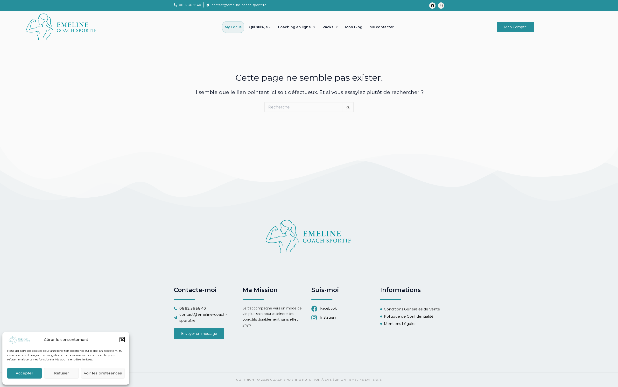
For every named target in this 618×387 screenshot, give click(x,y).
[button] (122, 339)
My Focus (233, 27)
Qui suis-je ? (260, 27)
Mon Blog (353, 27)
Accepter (24, 373)
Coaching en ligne (294, 27)
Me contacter (382, 27)
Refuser (61, 373)
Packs (328, 27)
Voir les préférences (103, 373)
